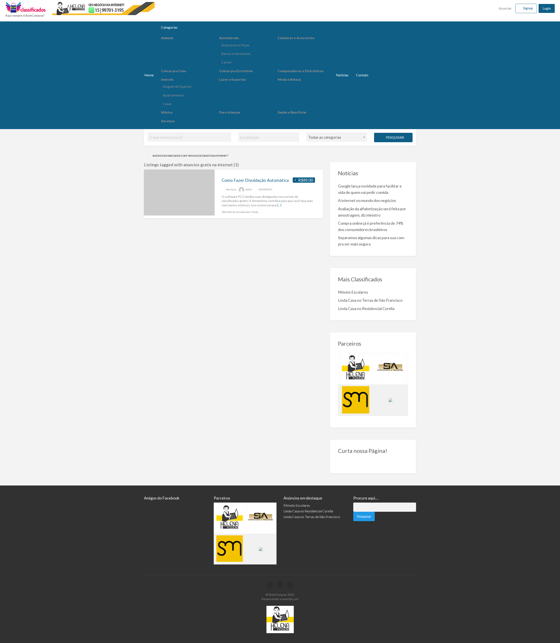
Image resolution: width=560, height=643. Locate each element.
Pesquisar (394, 137)
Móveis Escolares (353, 292)
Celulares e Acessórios (296, 38)
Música (166, 112)
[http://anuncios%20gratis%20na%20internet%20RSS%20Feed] (241, 164)
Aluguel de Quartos (177, 86)
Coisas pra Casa (173, 71)
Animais (167, 38)
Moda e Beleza (289, 79)
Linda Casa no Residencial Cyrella (366, 308)
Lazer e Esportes (232, 79)
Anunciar (505, 8)
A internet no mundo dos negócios (367, 200)
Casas (167, 104)
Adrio (248, 189)
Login (546, 8)
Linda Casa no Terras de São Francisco (370, 300)
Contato (362, 75)
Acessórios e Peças (235, 45)
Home (149, 75)
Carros (226, 62)
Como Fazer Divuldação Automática (255, 180)
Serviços (168, 121)
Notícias (342, 75)
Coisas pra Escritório (236, 71)
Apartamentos (173, 95)
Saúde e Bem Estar (292, 112)
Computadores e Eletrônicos (301, 71)
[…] (279, 205)
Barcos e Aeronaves (235, 54)
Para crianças (229, 112)
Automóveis (229, 38)
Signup (528, 8)
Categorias (169, 27)
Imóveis (167, 79)
